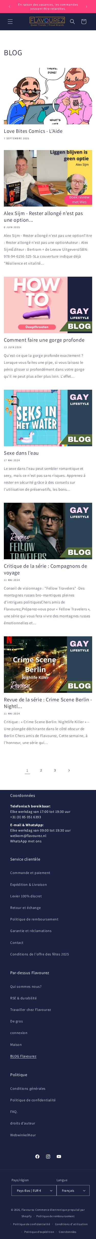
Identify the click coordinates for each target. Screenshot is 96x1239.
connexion (18, 1032)
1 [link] (27, 770)
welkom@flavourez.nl (28, 835)
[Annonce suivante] (86, 6)
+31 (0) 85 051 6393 (25, 817)
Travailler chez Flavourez (30, 1009)
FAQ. (13, 1111)
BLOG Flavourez (23, 1056)
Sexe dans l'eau (21, 453)
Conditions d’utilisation (71, 1224)
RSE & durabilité (23, 998)
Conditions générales (28, 1088)
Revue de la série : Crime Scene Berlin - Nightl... (48, 703)
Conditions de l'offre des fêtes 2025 (39, 954)
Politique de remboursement (34, 919)
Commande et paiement (30, 872)
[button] (10, 21)
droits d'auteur (22, 1123)
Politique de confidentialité (33, 1100)
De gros (16, 1021)
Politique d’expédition (39, 1232)
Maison (16, 1044)
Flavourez (28, 1210)
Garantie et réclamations (30, 930)
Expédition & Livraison (28, 884)
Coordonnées (68, 1232)
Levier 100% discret (26, 896)
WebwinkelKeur (23, 1135)
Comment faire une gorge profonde (44, 340)
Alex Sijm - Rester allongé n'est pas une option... (43, 216)
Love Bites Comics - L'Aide (33, 131)
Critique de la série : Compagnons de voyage (45, 569)
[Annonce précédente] (9, 6)
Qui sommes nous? (26, 986)
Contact (16, 942)
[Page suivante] (68, 770)
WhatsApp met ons (26, 841)
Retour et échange (25, 907)
